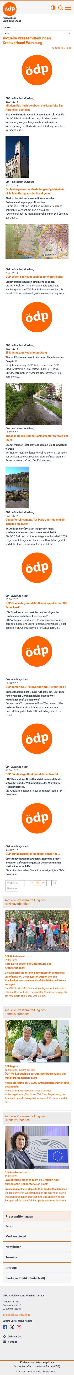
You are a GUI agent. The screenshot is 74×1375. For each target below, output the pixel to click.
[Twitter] (12, 1327)
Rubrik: (7, 27)
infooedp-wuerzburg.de (16, 1314)
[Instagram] (19, 1327)
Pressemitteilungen (19, 1216)
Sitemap (20, 1371)
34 (54, 883)
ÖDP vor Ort (14, 1336)
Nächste (12, 888)
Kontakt (12, 1341)
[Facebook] (5, 1327)
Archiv (9, 1226)
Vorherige (12, 883)
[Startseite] (10, 9)
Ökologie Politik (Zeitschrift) (25, 1278)
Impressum (34, 1371)
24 (32, 883)
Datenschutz (50, 1371)
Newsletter (13, 1247)
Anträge (11, 1268)
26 (43, 883)
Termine (11, 1257)
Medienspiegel (16, 1236)
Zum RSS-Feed (62, 47)
